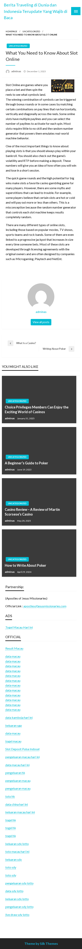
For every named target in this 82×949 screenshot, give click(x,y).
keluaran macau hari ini (20, 812)
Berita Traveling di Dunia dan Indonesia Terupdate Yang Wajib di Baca (35, 11)
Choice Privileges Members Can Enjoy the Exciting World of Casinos (36, 409)
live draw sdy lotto (17, 914)
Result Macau (14, 648)
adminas (16, 71)
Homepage (11, 31)
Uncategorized (31, 31)
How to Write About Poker (25, 565)
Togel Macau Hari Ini (19, 627)
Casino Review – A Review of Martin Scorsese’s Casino (32, 511)
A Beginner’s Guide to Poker (26, 463)
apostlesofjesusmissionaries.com (44, 606)
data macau (12, 661)
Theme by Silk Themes (41, 944)
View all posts (41, 322)
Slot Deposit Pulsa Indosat (22, 749)
